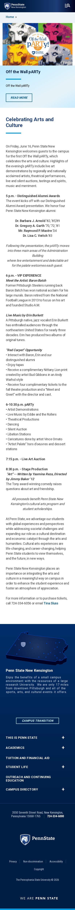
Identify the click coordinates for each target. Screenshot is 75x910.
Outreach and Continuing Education (28, 778)
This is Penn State (21, 737)
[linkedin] (18, 707)
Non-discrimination (33, 861)
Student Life (17, 767)
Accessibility (56, 861)
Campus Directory (22, 789)
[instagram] (37, 707)
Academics (15, 748)
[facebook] (28, 707)
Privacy (13, 861)
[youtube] (56, 707)
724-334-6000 (55, 816)
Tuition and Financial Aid (28, 758)
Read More (21, 99)
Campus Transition (37, 720)
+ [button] (63, 738)
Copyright (39, 869)
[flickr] (47, 707)
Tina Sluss (51, 603)
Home (10, 17)
